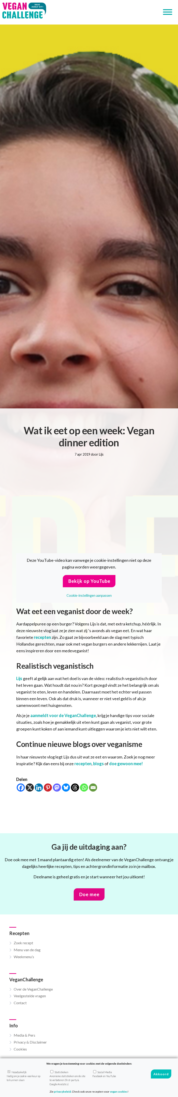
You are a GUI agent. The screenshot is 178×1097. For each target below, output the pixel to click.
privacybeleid (62, 1091)
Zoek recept (23, 943)
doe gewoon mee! (126, 763)
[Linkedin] (39, 787)
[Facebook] (21, 787)
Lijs (19, 678)
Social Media (104, 1074)
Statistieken (67, 1078)
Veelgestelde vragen (30, 996)
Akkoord (161, 1074)
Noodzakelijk (23, 1076)
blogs (98, 763)
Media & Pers (24, 1035)
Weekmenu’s (24, 956)
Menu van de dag (27, 950)
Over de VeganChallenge (33, 989)
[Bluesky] (66, 787)
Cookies (20, 1049)
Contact (20, 1003)
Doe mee (89, 894)
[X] (30, 787)
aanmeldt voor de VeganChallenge (63, 715)
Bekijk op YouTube (89, 581)
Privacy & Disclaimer (30, 1042)
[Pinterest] (48, 787)
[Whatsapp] (84, 787)
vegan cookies (118, 1091)
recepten (42, 637)
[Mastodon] (57, 787)
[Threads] (75, 787)
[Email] (93, 787)
